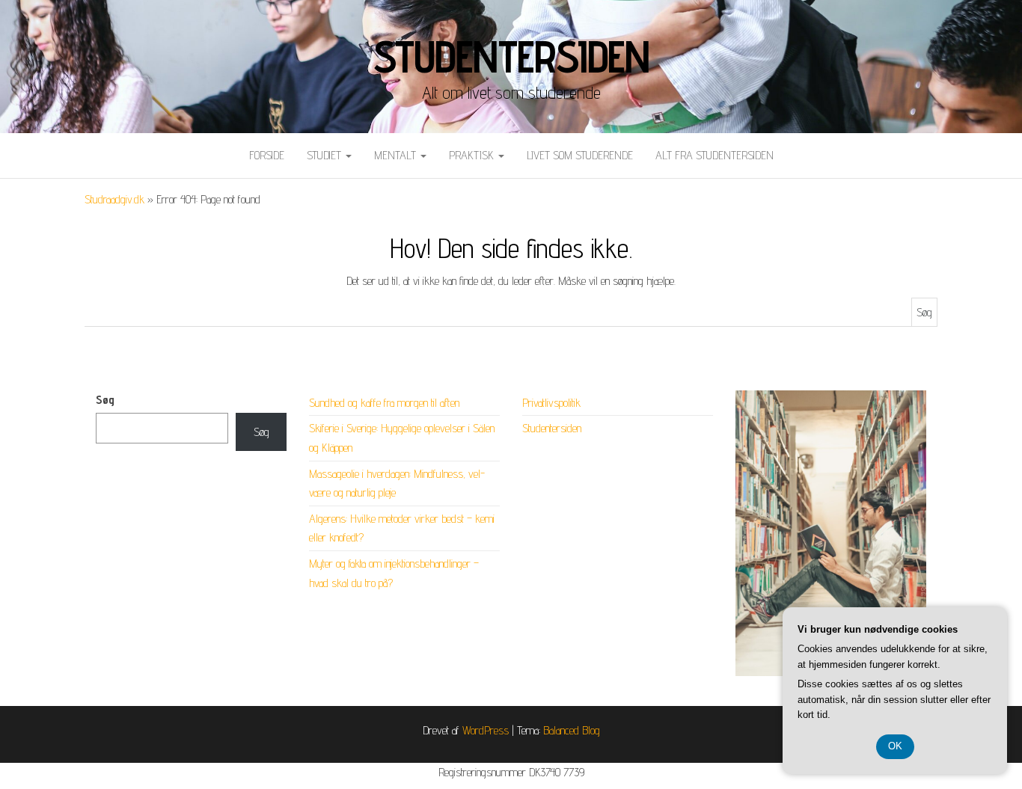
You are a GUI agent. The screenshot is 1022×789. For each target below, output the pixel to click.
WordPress (485, 730)
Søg (105, 400)
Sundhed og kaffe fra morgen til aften (384, 403)
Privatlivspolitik (551, 403)
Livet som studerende (580, 155)
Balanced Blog (571, 730)
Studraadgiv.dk (114, 199)
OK (895, 746)
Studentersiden (511, 56)
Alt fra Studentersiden (714, 155)
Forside (266, 155)
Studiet (325, 155)
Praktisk (473, 155)
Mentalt (396, 155)
